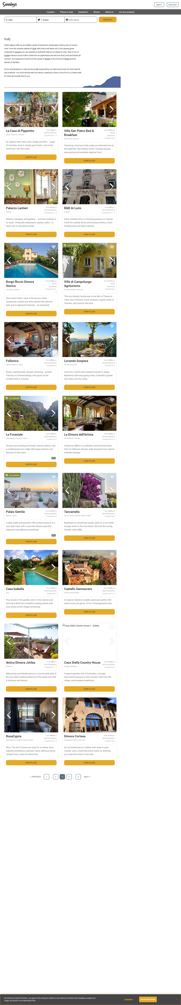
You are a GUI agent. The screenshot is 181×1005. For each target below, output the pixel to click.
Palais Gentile (15, 512)
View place (31, 157)
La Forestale (14, 434)
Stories (96, 12)
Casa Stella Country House (82, 662)
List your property (126, 12)
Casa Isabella (15, 589)
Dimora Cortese (74, 736)
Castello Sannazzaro (78, 589)
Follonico (12, 361)
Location (51, 12)
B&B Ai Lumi (72, 208)
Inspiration (83, 12)
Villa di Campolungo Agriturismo (78, 284)
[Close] (177, 999)
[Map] (151, 510)
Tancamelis (72, 512)
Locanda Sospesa (76, 361)
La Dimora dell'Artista (78, 434)
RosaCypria (13, 736)
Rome (67, 59)
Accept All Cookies (148, 999)
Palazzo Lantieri (17, 208)
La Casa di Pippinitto (20, 131)
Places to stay (66, 12)
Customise (128, 999)
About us (109, 12)
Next (86, 777)
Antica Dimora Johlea (20, 662)
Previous (36, 776)
